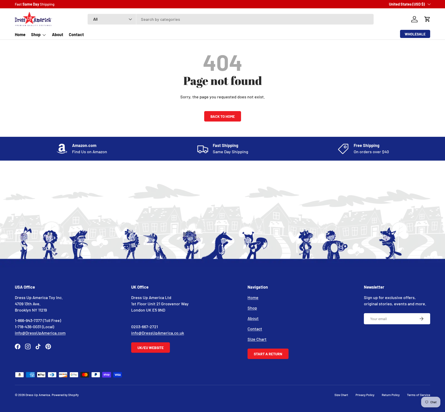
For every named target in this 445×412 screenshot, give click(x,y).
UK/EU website (150, 347)
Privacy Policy (365, 395)
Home (20, 34)
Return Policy (391, 395)
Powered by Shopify (65, 395)
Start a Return (268, 354)
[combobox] (231, 19)
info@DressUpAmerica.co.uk (157, 332)
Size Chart (257, 339)
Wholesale (415, 34)
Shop (36, 34)
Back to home (222, 116)
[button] (427, 19)
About (57, 34)
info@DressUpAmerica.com (40, 332)
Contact (76, 34)
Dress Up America (37, 395)
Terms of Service (418, 395)
